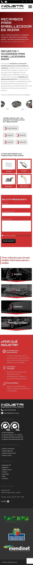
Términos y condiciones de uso (9, 562)
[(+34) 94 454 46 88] (3, 1)
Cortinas (8, 171)
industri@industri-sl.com (11, 413)
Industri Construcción (9, 453)
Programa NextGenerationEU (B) (12, 439)
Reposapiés (8, 186)
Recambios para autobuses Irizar (18, 39)
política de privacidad (23, 235)
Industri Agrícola (7, 451)
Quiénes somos (7, 469)
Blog (3, 476)
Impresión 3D (6, 465)
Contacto (5, 478)
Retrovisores (24, 186)
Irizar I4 (10, 135)
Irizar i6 (22, 135)
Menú (30, 7)
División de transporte (13, 35)
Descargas (5, 474)
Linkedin (4, 501)
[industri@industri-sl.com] (7, 1)
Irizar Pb (23, 142)
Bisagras (24, 171)
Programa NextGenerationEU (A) (12, 437)
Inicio (2, 35)
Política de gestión (8, 432)
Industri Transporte (8, 448)
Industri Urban (6, 455)
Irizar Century (12, 128)
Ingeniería (5, 467)
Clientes (4, 472)
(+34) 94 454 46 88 (9, 410)
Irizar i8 (10, 142)
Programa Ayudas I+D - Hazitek (12, 435)
